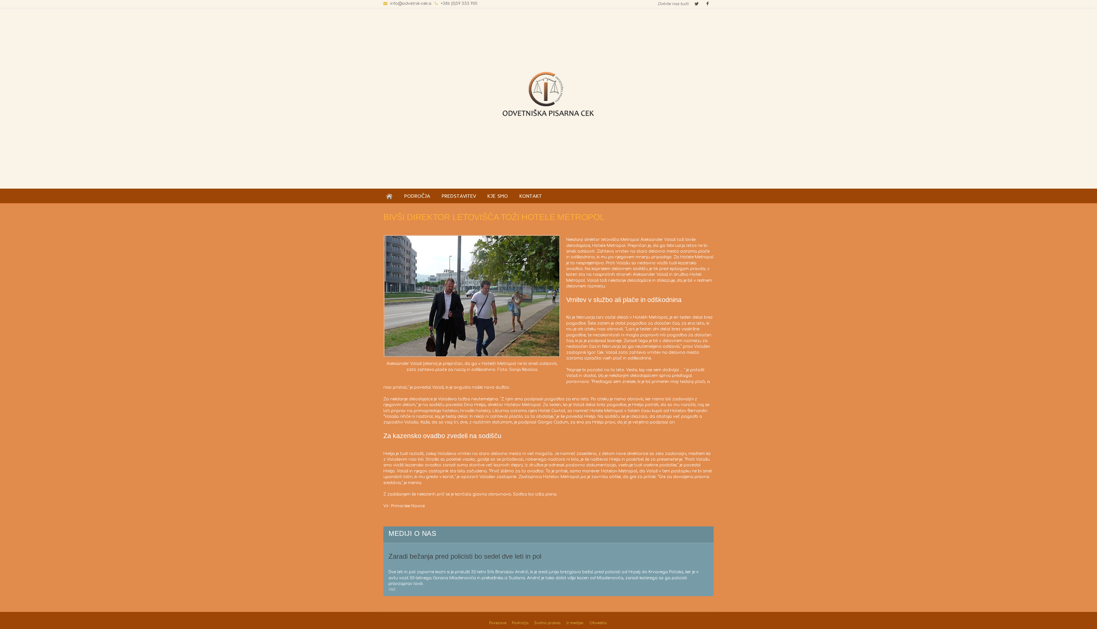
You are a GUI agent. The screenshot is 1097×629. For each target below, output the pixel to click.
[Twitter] (696, 4)
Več (392, 589)
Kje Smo (497, 196)
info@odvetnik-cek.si (410, 3)
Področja (417, 196)
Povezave (497, 623)
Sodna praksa (547, 623)
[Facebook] (707, 4)
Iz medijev (575, 623)
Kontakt (530, 196)
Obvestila (598, 623)
